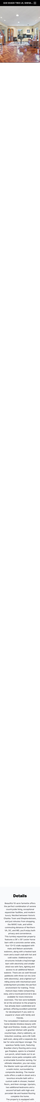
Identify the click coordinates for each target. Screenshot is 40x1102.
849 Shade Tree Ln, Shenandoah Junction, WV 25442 (18, 3)
